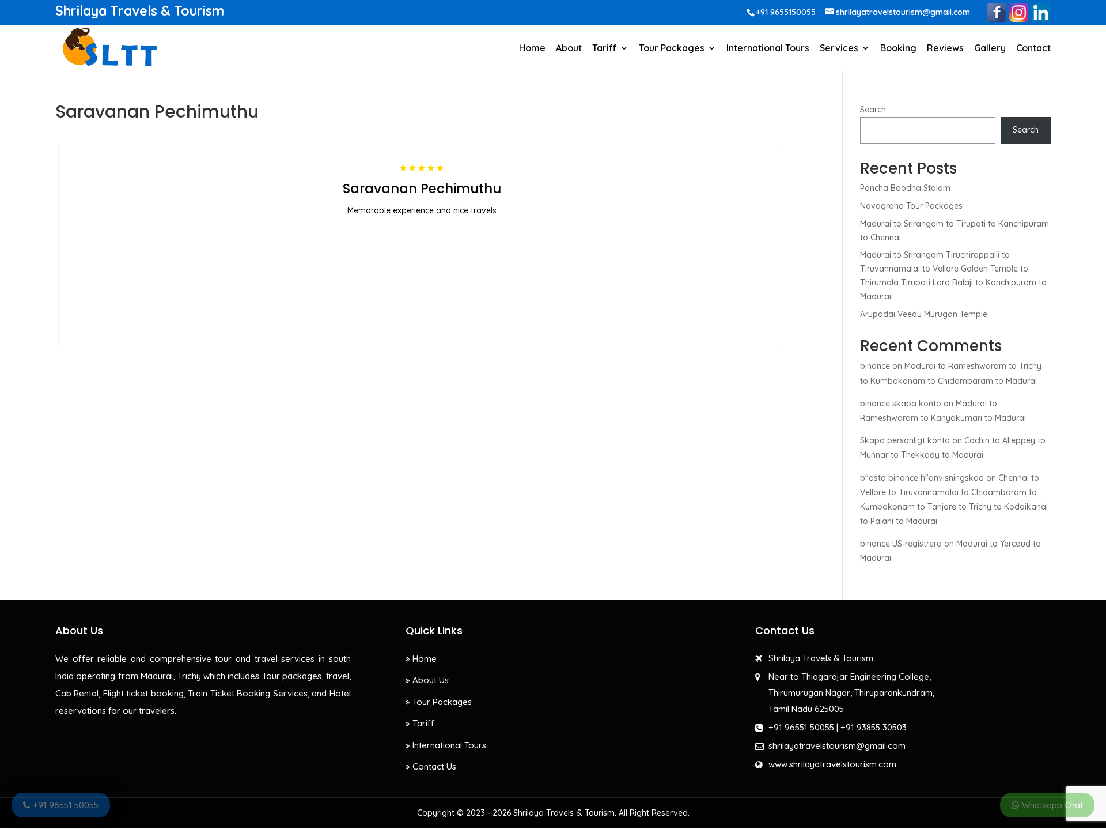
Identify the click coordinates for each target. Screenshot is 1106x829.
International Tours (767, 49)
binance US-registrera (901, 543)
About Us (430, 679)
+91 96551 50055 (801, 727)
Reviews (945, 49)
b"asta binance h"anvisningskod (922, 478)
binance (875, 366)
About (569, 49)
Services (839, 49)
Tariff (604, 49)
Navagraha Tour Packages (911, 206)
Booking (898, 49)
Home (532, 49)
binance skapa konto (900, 403)
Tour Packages (671, 49)
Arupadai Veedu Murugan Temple (923, 314)
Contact (1033, 49)
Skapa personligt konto (905, 440)
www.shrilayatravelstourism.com (832, 764)
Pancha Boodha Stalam (905, 188)
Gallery (990, 49)
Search (873, 109)
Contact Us (434, 766)
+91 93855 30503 (873, 727)
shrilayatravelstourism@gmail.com (837, 745)
